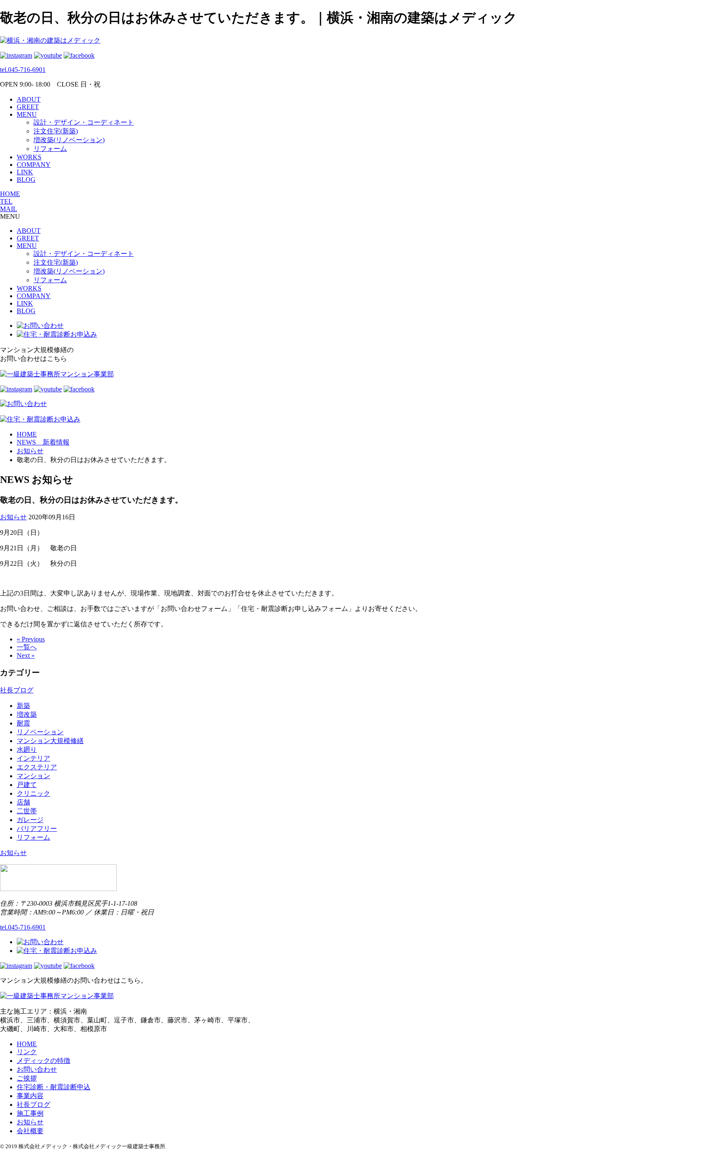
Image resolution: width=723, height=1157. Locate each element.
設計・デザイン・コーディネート (83, 122)
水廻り (27, 749)
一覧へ (27, 647)
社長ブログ (16, 690)
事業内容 (30, 1095)
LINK (25, 172)
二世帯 (27, 811)
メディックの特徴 (43, 1060)
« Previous (31, 639)
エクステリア (37, 767)
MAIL (8, 208)
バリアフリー (37, 828)
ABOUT (29, 99)
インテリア (33, 758)
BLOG (26, 179)
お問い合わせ (37, 1069)
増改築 (27, 714)
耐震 (23, 723)
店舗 (23, 802)
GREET (28, 106)
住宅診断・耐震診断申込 (53, 1087)
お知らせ (13, 517)
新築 (23, 705)
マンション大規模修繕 (50, 740)
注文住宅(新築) (55, 131)
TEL (6, 201)
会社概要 (30, 1130)
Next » (26, 655)
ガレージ (30, 819)
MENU (27, 114)
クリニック (33, 793)
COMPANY (34, 164)
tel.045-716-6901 (23, 69)
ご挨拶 (27, 1078)
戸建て (27, 784)
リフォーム (50, 148)
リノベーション (40, 732)
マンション (33, 775)
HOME (10, 193)
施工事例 (30, 1113)
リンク (27, 1051)
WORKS (29, 157)
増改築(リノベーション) (69, 139)
